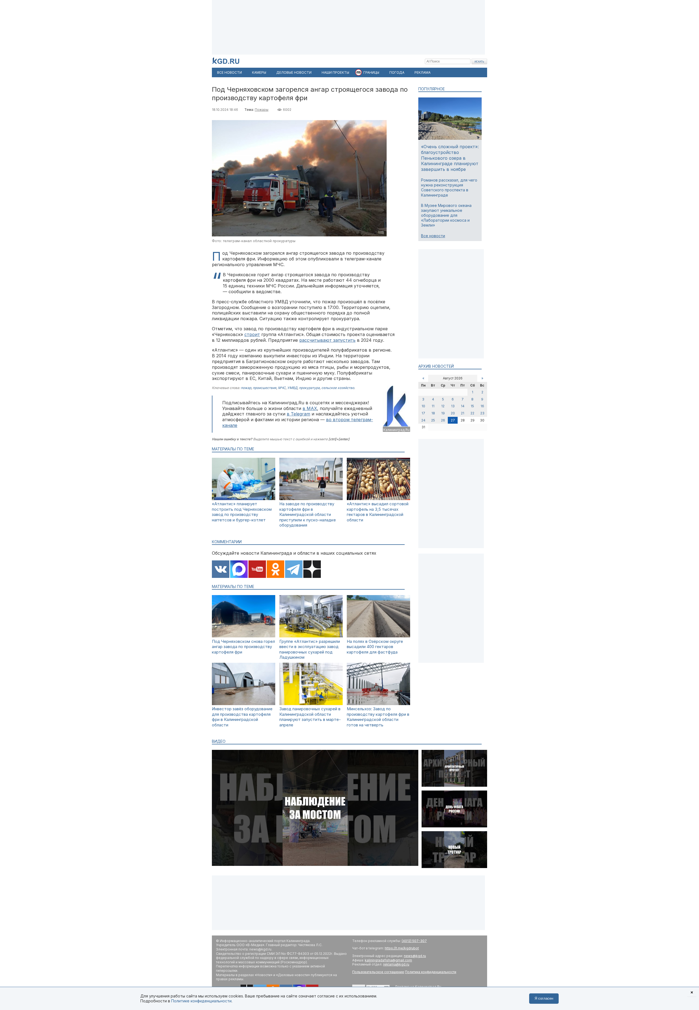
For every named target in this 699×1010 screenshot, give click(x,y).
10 (423, 406)
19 (443, 413)
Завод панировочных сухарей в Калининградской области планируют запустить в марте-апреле (310, 716)
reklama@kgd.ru (396, 964)
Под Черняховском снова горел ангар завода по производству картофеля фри (243, 647)
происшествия (264, 388)
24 (423, 420)
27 (453, 420)
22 (472, 413)
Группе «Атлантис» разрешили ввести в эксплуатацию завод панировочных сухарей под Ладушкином (309, 649)
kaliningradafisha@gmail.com (388, 960)
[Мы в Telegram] (294, 569)
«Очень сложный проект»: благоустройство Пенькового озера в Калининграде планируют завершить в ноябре (450, 158)
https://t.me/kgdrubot (402, 948)
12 (443, 406)
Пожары (261, 110)
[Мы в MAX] (239, 569)
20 (453, 413)
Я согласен (544, 998)
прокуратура (309, 388)
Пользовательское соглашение (378, 972)
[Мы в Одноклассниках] (275, 569)
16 (482, 406)
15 (472, 406)
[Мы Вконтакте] (220, 569)
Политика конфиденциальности (430, 972)
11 (433, 406)
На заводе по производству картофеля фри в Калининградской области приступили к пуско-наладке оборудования (307, 514)
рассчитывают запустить (327, 340)
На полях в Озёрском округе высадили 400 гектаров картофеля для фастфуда (375, 647)
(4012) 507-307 (414, 941)
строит (252, 334)
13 (453, 406)
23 (482, 413)
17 (423, 413)
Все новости (433, 235)
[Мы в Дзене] (312, 569)
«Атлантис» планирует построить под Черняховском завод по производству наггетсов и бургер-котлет (242, 511)
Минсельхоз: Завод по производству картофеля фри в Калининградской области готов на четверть (378, 716)
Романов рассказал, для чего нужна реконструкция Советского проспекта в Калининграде (449, 187)
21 (462, 413)
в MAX (310, 408)
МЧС (282, 388)
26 (443, 420)
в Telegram (298, 414)
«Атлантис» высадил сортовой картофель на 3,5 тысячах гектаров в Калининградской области (377, 511)
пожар (246, 388)
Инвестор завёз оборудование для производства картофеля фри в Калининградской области (242, 716)
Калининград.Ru (396, 430)
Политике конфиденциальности (201, 1001)
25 (433, 420)
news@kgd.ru (415, 956)
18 (433, 413)
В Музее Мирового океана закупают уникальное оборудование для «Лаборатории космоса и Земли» (446, 215)
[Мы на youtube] (257, 569)
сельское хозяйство (337, 388)
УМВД (292, 388)
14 (462, 406)
